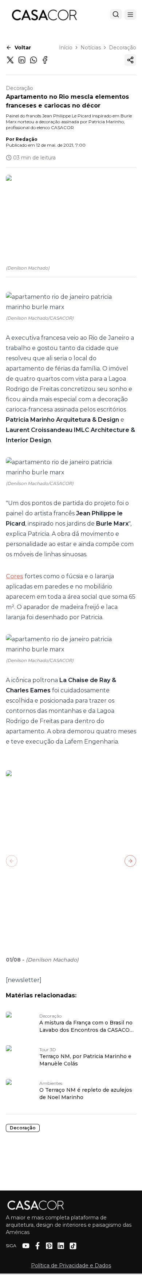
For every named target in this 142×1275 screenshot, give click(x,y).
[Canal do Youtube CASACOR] (25, 1245)
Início (65, 47)
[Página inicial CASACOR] (44, 14)
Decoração (122, 47)
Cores (14, 576)
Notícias (90, 47)
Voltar (23, 47)
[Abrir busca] (116, 14)
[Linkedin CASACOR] (60, 1245)
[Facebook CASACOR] (37, 1245)
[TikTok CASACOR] (73, 1246)
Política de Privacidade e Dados (71, 1265)
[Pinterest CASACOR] (49, 1245)
